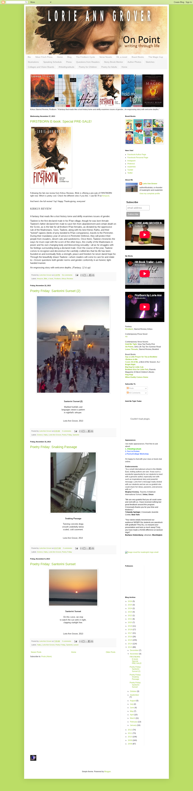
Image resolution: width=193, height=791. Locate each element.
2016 (130, 637)
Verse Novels (105, 57)
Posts (131, 388)
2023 (130, 612)
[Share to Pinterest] (93, 275)
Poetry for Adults (109, 67)
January (133, 725)
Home (60, 57)
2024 (130, 608)
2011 (130, 733)
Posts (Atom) (46, 656)
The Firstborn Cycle (85, 57)
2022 (130, 615)
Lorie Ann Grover (55, 435)
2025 (130, 605)
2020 (130, 622)
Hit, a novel (121, 57)
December (134, 650)
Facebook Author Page (136, 154)
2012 (130, 730)
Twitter (130, 173)
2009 (130, 740)
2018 (130, 629)
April (132, 715)
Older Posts (110, 652)
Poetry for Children (88, 67)
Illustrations (33, 62)
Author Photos (134, 62)
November (134, 654)
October (133, 691)
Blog (69, 57)
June (132, 708)
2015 (130, 640)
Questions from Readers (88, 62)
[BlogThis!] (84, 275)
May (132, 711)
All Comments (134, 393)
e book (50, 278)
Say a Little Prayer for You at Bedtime (141, 357)
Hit (126, 337)
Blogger (107, 771)
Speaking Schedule (52, 62)
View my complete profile (149, 194)
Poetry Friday (67, 435)
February (134, 722)
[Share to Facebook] (90, 275)
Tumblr (130, 170)
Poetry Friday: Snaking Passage (53, 447)
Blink (45, 278)
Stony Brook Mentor (113, 62)
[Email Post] (77, 275)
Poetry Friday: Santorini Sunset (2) (55, 291)
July (132, 704)
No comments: (67, 275)
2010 (130, 737)
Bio (29, 57)
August (133, 701)
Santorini (76, 435)
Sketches (150, 62)
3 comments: (67, 431)
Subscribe (132, 202)
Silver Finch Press (43, 57)
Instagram (131, 161)
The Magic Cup (155, 57)
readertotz (131, 167)
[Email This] (81, 275)
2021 (130, 619)
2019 (130, 626)
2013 (130, 647)
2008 (130, 744)
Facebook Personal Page (137, 157)
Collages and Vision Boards (41, 67)
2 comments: (68, 548)
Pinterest (131, 164)
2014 (130, 644)
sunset (75, 645)
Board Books (138, 57)
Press (69, 62)
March (133, 718)
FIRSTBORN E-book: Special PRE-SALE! (61, 121)
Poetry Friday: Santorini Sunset (53, 564)
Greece (40, 435)
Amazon (105, 196)
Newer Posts (36, 652)
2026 (130, 601)
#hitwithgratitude (66, 67)
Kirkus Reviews (67, 278)
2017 (130, 633)
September (134, 695)
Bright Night (130, 364)
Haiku (46, 435)
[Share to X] (87, 275)
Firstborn (57, 278)
